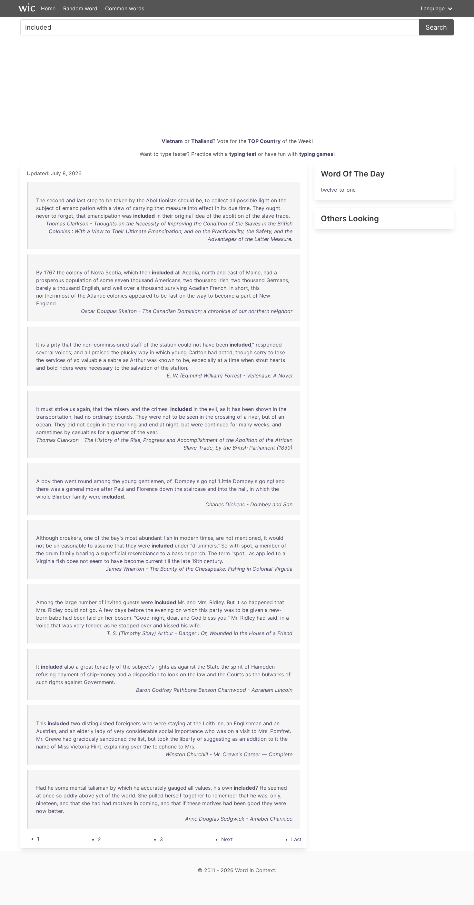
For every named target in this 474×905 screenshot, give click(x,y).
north (208, 272)
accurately (153, 788)
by (132, 200)
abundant (150, 538)
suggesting (217, 739)
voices (63, 352)
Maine (253, 272)
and (70, 200)
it (228, 409)
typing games (316, 154)
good (253, 803)
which (131, 272)
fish (167, 538)
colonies (117, 295)
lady (100, 731)
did (71, 424)
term (224, 553)
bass (177, 553)
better (55, 811)
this (255, 288)
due (232, 208)
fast (173, 295)
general (75, 489)
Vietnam (172, 141)
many (245, 424)
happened (261, 602)
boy (46, 481)
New (264, 295)
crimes (159, 409)
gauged (177, 788)
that (159, 208)
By (39, 272)
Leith (209, 723)
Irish (223, 280)
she (86, 803)
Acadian (198, 288)
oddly (70, 795)
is (43, 344)
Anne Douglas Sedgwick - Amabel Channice (238, 818)
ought (273, 208)
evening (164, 610)
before (136, 610)
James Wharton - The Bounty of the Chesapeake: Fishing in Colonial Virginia (199, 569)
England (46, 303)
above (86, 795)
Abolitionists (161, 200)
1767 (49, 272)
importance (189, 731)
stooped (129, 625)
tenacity (104, 666)
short (241, 288)
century (213, 561)
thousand (142, 280)
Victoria (79, 746)
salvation (142, 368)
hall (242, 489)
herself (173, 795)
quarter (120, 432)
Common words (124, 8)
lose (280, 352)
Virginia (45, 561)
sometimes (49, 432)
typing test (242, 154)
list (141, 739)
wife (194, 625)
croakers (70, 538)
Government (99, 682)
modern (189, 538)
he (114, 625)
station (168, 344)
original (184, 216)
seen (192, 417)
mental (78, 788)
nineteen (46, 803)
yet (100, 795)
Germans (277, 280)
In (231, 288)
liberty (187, 739)
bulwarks (273, 674)
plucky (129, 352)
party (215, 610)
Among (45, 602)
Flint (96, 746)
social (166, 731)
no (88, 417)
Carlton (197, 352)
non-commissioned (106, 344)
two (188, 280)
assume (103, 545)
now (41, 811)
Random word (80, 8)
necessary (100, 368)
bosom (122, 617)
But (231, 602)
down (166, 489)
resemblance (143, 553)
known (166, 360)
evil (213, 409)
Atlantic (96, 295)
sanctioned (113, 739)
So (224, 545)
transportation (53, 417)
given (256, 610)
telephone (165, 746)
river (253, 417)
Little (225, 481)
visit (245, 731)
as (125, 360)
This (41, 723)
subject (45, 208)
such (41, 682)
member (270, 545)
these (194, 803)
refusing (46, 674)
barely (43, 288)
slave (268, 216)
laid (91, 617)
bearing (85, 553)
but (266, 417)
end (153, 424)
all (232, 200)
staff (136, 344)
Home (48, 8)
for (233, 424)
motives (122, 803)
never (43, 216)
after (107, 489)
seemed (277, 788)
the (140, 200)
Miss (63, 746)
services (55, 360)
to (101, 200)
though (243, 352)
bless (209, 617)
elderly (85, 731)
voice (42, 625)
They (258, 208)
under (182, 545)
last (81, 200)
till (167, 561)
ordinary (103, 417)
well (117, 288)
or (187, 553)
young (179, 352)
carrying (143, 208)
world (128, 795)
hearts (277, 360)
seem (96, 561)
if (184, 803)
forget (65, 216)
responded (269, 344)
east (232, 272)
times (206, 538)
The (40, 200)
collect (220, 200)
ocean (43, 424)
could (185, 344)
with (102, 208)
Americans (167, 280)
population (78, 280)
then (145, 272)
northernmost (52, 295)
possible (247, 200)
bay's (117, 538)
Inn (219, 723)
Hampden (263, 666)
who (147, 723)
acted (225, 352)
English (90, 288)
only (275, 795)
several (45, 352)
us (72, 409)
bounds (123, 417)
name (42, 746)
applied (265, 553)
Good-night (150, 617)
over (129, 288)
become (224, 295)
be (109, 200)
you (221, 617)
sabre (114, 360)
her (109, 617)
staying (176, 723)
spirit (237, 666)
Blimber (61, 496)
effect (206, 208)
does (72, 561)
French (218, 288)
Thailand (202, 141)
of (58, 208)
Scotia (113, 272)
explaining (116, 746)
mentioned (248, 538)
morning (127, 424)
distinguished (98, 723)
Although (47, 538)
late (185, 561)
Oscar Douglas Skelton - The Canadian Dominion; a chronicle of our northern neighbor (186, 311)
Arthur (137, 360)
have (208, 344)
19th (197, 561)
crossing (225, 417)
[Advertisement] (237, 89)
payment (68, 674)
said (272, 617)
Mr (181, 602)
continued (216, 424)
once (48, 795)
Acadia (190, 272)
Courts (235, 674)
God (196, 617)
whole (43, 496)
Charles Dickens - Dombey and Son (248, 504)
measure (176, 208)
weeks (261, 424)
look (173, 674)
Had (41, 788)
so (77, 360)
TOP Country (264, 141)
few (108, 610)
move (92, 489)
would (276, 538)
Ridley (216, 602)
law (201, 674)
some (106, 280)
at (220, 360)
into (192, 208)
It (37, 344)
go (92, 610)
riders (66, 368)
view (118, 208)
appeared (140, 295)
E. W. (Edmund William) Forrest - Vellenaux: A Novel (229, 375)
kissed (171, 625)
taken (120, 200)
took (163, 739)
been (222, 344)
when (247, 360)
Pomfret (280, 731)
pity (55, 344)
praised (101, 352)
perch (198, 553)
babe (55, 617)
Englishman (248, 723)
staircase (195, 489)
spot (246, 545)
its (224, 208)
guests (131, 602)
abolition (233, 216)
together (193, 795)
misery (122, 409)
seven (122, 280)
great (86, 666)
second (55, 200)
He (263, 788)
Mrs (201, 602)
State (213, 666)
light (264, 200)
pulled (156, 795)
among (102, 481)
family (79, 496)
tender (93, 625)
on (274, 200)
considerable (141, 731)
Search (436, 27)
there (42, 489)
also (69, 666)
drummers (204, 545)
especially (204, 360)
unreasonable (70, 545)
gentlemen (151, 481)
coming (149, 803)
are (220, 538)
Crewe (53, 739)
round (85, 481)
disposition (146, 674)
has (236, 409)
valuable (91, 360)
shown (263, 409)
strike (61, 409)
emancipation (78, 208)
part (246, 295)
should (186, 200)
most (131, 538)
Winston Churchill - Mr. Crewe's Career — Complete (228, 754)
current (154, 561)
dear (172, 617)
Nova (97, 272)
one (88, 538)
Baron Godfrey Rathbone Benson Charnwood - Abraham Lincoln (214, 690)
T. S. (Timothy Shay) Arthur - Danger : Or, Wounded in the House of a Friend (199, 633)
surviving (176, 288)
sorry (260, 352)
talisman (98, 788)
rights (162, 666)
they (131, 545)
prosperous (50, 280)
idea (199, 216)
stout (261, 360)
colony (74, 272)
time (244, 208)
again (83, 409)
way (201, 295)
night (172, 424)
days (120, 610)
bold (52, 368)
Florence (147, 489)
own (227, 788)
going (208, 481)
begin (93, 424)
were (81, 368)
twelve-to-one (338, 189)
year (152, 432)
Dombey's (187, 481)
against (187, 666)
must (47, 409)
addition (257, 739)
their (167, 216)
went (70, 481)
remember (224, 795)
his (184, 625)
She (142, 795)
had (267, 272)
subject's (143, 666)
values (203, 788)
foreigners (128, 723)
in (217, 208)
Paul (119, 489)
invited (113, 602)
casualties (84, 432)
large (70, 602)
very (79, 625)
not (197, 344)
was (127, 216)
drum (51, 553)
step (92, 200)
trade (282, 216)
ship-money (101, 674)
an (281, 417)
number (87, 602)
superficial (113, 553)
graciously (85, 739)
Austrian (46, 731)
